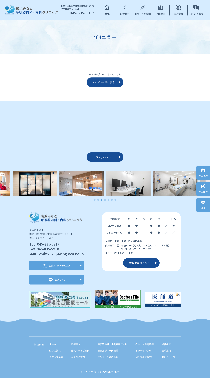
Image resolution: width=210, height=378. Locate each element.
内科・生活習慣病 (144, 344)
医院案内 (160, 13)
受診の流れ (55, 350)
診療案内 (124, 13)
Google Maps (103, 157)
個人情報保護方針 (144, 357)
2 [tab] (98, 200)
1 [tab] (94, 200)
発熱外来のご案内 (80, 350)
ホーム (52, 344)
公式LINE (60, 279)
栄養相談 (166, 344)
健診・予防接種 (143, 13)
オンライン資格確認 (108, 357)
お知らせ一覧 (168, 357)
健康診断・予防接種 (108, 350)
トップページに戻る (103, 82)
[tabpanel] (128, 183)
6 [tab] (112, 200)
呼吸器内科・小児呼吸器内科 (112, 344)
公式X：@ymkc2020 (59, 265)
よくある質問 (196, 13)
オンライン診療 (143, 350)
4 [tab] (105, 200)
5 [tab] (108, 200)
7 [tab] (115, 200)
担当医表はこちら (139, 263)
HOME (106, 13)
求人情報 (178, 13)
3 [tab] (101, 200)
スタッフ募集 (56, 357)
